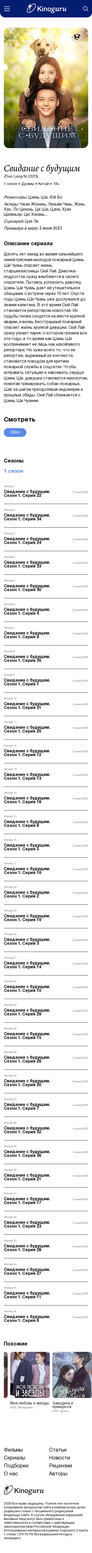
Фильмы (13, 1450)
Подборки (16, 1466)
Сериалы (14, 1458)
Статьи (57, 1450)
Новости (59, 1458)
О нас (11, 1474)
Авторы (58, 1474)
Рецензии (60, 1466)
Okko (15, 432)
